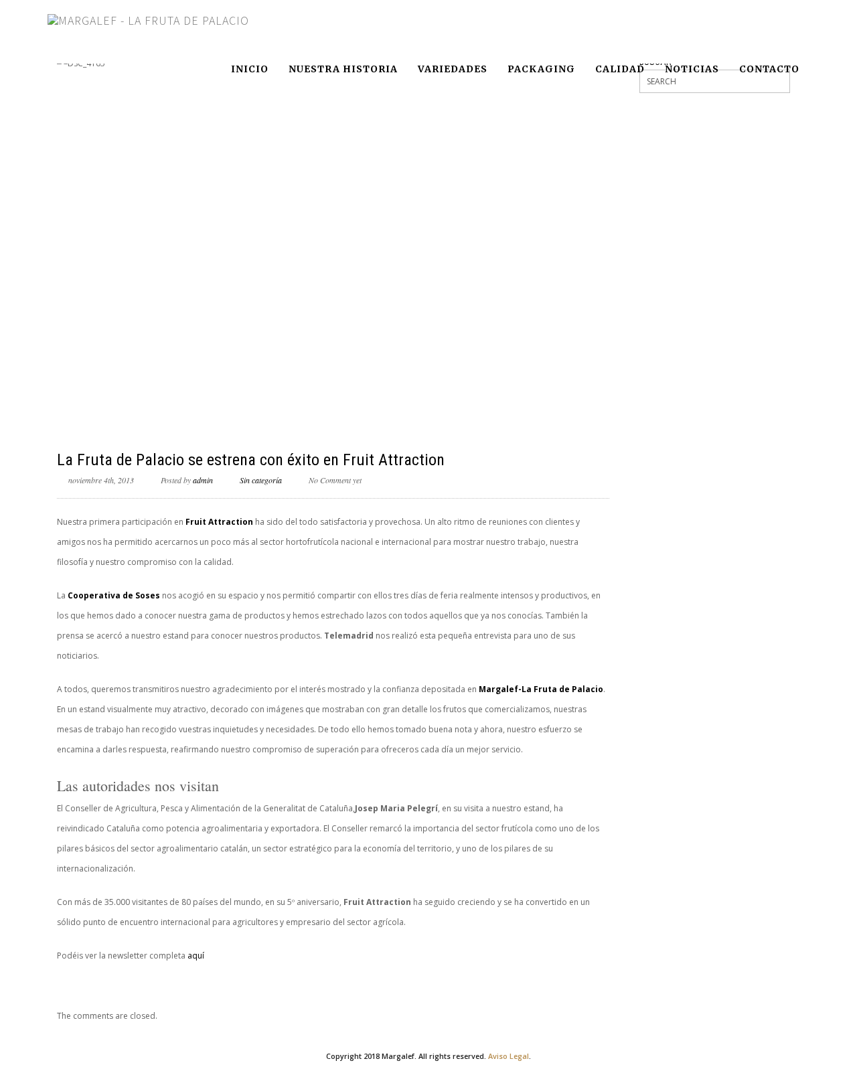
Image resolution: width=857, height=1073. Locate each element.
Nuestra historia (343, 69)
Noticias (692, 69)
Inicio (249, 69)
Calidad (620, 69)
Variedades (452, 69)
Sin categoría (261, 480)
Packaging (541, 69)
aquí (195, 955)
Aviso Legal (508, 1056)
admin (203, 480)
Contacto (769, 69)
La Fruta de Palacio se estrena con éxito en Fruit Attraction (251, 459)
